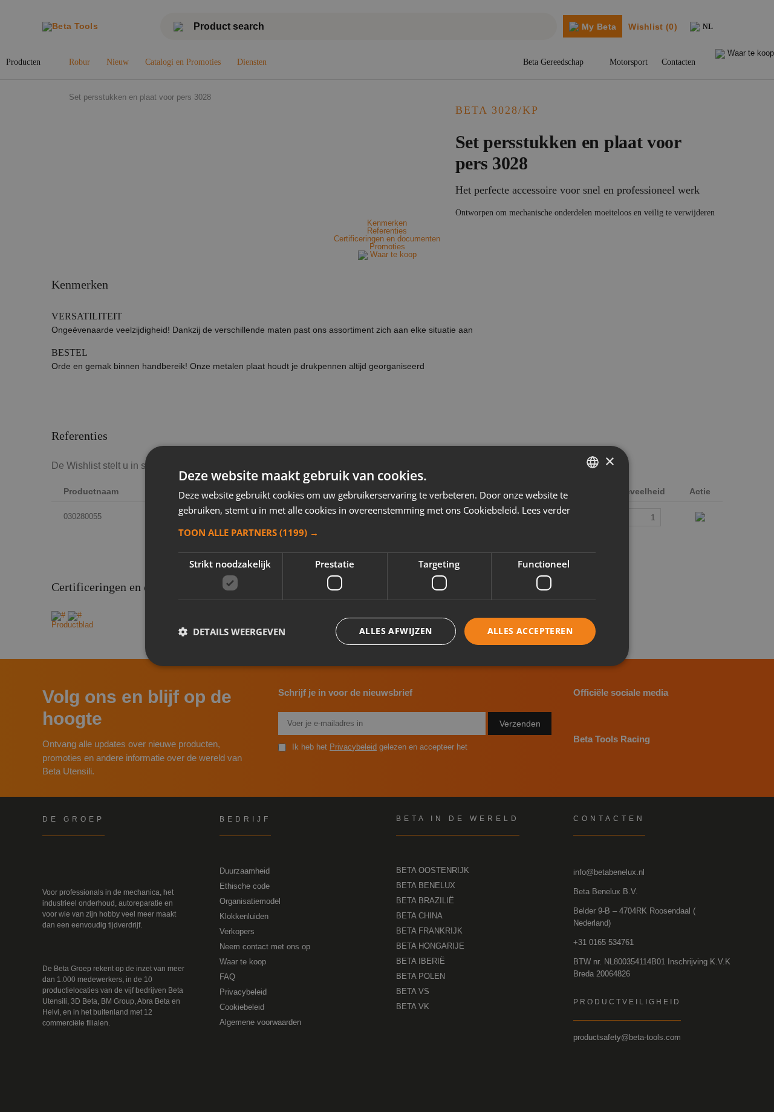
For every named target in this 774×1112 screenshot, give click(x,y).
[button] (387, 532)
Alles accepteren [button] (530, 630)
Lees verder (546, 510)
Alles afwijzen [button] (395, 630)
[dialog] (387, 556)
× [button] (609, 461)
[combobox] (593, 462)
